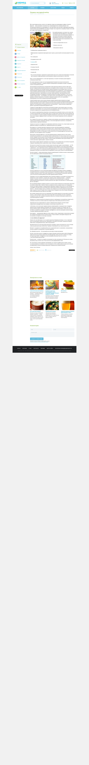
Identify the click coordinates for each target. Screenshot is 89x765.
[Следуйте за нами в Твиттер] (65, 3)
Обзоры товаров (21, 47)
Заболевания (20, 7)
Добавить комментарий (36, 338)
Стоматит (33, 61)
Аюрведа (19, 50)
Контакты (36, 348)
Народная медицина (21, 70)
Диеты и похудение (21, 57)
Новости (19, 44)
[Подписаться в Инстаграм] (74, 3)
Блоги (18, 348)
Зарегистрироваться (55, 3)
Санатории (53, 7)
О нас (30, 348)
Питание (24, 348)
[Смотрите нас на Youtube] (66, 3)
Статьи (32, 7)
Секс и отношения (21, 80)
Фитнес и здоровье (21, 83)
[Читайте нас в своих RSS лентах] (71, 3)
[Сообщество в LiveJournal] (68, 3)
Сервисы (72, 7)
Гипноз (18, 53)
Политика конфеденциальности (63, 348)
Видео (63, 7)
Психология (19, 73)
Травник (42, 7)
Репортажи (19, 77)
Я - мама (19, 87)
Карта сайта (50, 348)
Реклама (43, 348)
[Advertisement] (52, 19)
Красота (18, 67)
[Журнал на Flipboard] (69, 3)
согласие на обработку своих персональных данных (39, 341)
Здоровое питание (21, 60)
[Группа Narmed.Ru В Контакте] (62, 3)
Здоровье (19, 63)
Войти (53, 2)
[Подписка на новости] (72, 3)
